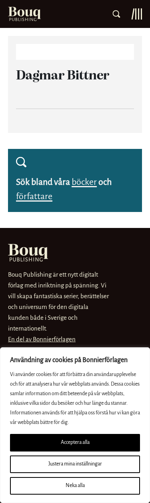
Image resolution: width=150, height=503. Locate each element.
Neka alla (75, 486)
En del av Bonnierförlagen (42, 339)
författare (34, 197)
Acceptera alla (75, 443)
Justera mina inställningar (75, 464)
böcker (84, 182)
